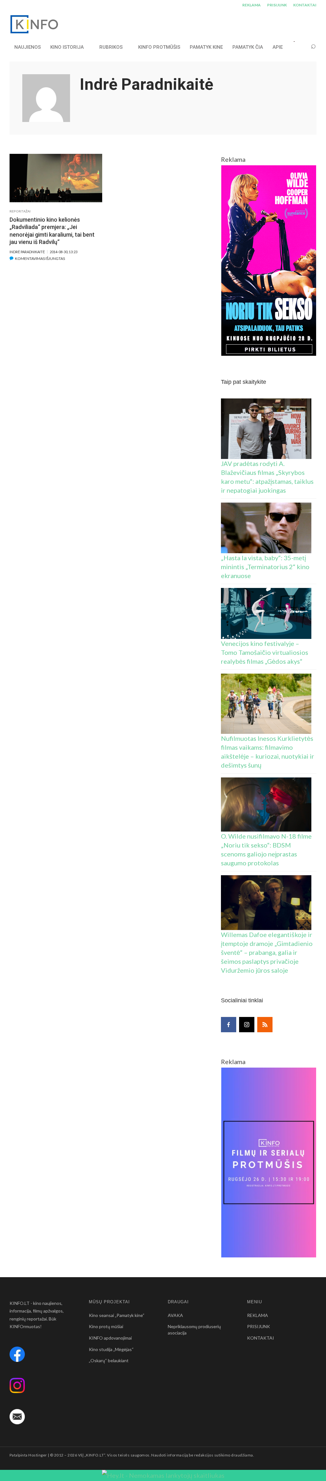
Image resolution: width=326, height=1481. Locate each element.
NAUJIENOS (27, 47)
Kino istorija (67, 47)
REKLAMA (251, 5)
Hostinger (37, 1455)
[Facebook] (228, 1024)
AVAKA (175, 1315)
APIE (278, 47)
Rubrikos (111, 47)
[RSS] (265, 1024)
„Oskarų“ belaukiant (109, 1360)
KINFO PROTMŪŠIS (159, 47)
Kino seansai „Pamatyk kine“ (117, 1315)
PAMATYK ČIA (247, 47)
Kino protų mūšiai (106, 1326)
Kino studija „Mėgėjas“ (111, 1349)
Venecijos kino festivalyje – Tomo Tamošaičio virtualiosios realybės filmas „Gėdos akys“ (264, 652)
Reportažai (20, 211)
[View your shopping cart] (301, 47)
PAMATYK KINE (206, 47)
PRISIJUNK (277, 5)
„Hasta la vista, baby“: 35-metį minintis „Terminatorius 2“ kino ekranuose (265, 566)
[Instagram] (246, 1024)
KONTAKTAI (304, 5)
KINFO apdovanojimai (110, 1338)
